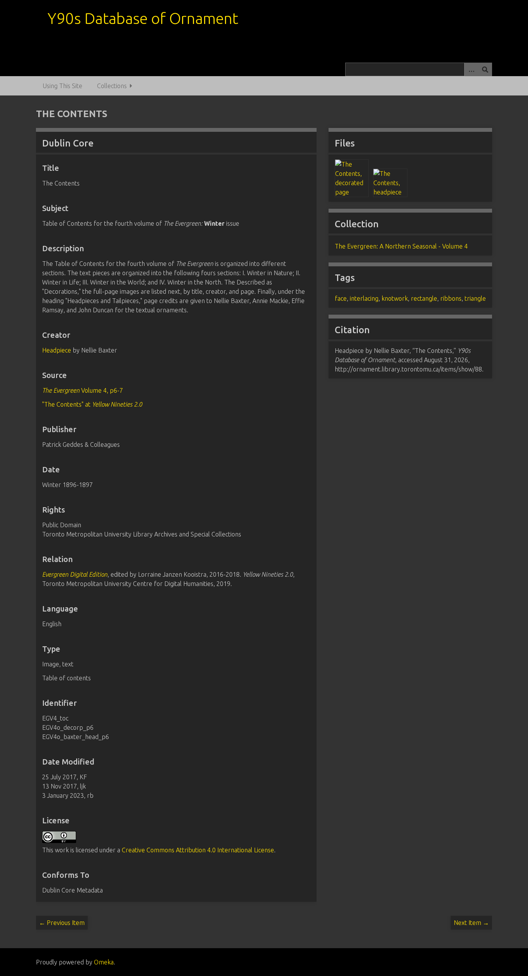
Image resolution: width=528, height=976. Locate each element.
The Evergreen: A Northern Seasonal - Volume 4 (401, 246)
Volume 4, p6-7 (82, 390)
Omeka (104, 962)
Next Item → (471, 922)
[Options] (471, 69)
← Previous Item (62, 922)
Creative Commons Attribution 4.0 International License (198, 850)
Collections (112, 85)
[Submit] (485, 69)
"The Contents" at (92, 404)
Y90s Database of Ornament (143, 18)
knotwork (395, 298)
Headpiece (56, 350)
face (341, 298)
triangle (475, 298)
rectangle (424, 298)
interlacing (364, 298)
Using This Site (62, 85)
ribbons (451, 298)
